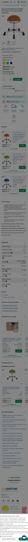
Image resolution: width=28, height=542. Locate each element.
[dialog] (14, 528)
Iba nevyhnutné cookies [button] (8, 539)
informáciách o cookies (22, 531)
